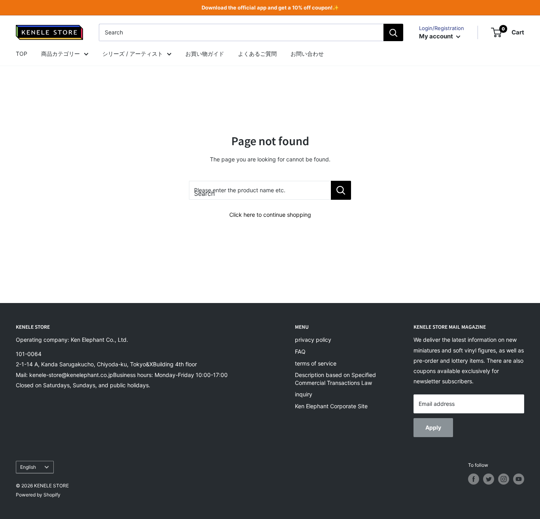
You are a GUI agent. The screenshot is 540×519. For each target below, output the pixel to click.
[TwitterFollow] (488, 479)
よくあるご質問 (257, 53)
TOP (21, 53)
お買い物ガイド (204, 53)
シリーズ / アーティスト (132, 53)
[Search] (393, 32)
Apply (433, 427)
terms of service (315, 363)
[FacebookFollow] (473, 479)
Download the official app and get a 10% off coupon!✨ (270, 7)
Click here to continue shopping (270, 214)
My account (436, 36)
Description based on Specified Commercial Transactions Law (335, 378)
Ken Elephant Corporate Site (331, 406)
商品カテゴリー (60, 53)
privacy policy (313, 339)
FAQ (300, 351)
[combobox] (241, 32)
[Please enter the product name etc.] (341, 190)
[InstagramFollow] (503, 479)
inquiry (303, 394)
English (28, 467)
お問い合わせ (307, 53)
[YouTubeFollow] (518, 479)
